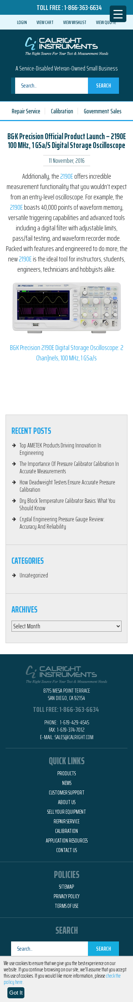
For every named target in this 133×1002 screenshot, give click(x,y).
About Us (66, 802)
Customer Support (67, 792)
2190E (66, 176)
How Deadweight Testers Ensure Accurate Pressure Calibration (67, 485)
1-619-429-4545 (74, 722)
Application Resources (67, 840)
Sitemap (66, 886)
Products (66, 773)
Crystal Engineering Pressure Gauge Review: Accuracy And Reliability (62, 522)
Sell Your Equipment (66, 811)
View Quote (106, 22)
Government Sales (103, 111)
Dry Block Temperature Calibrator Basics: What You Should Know (67, 504)
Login (22, 22)
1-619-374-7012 (71, 729)
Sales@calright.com (74, 737)
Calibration (62, 111)
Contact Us (66, 850)
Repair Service (26, 111)
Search (103, 85)
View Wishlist (74, 22)
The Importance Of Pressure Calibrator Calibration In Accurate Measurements (69, 467)
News (66, 783)
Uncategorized (34, 575)
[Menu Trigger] (118, 14)
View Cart (45, 22)
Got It (16, 992)
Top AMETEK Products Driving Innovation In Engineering (60, 448)
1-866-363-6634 (83, 7)
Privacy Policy (66, 896)
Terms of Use (66, 906)
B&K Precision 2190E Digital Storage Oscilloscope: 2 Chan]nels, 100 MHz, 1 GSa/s (66, 353)
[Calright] (66, 45)
